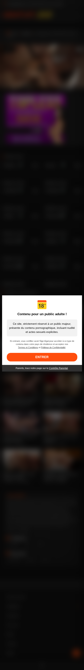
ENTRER (42, 357)
